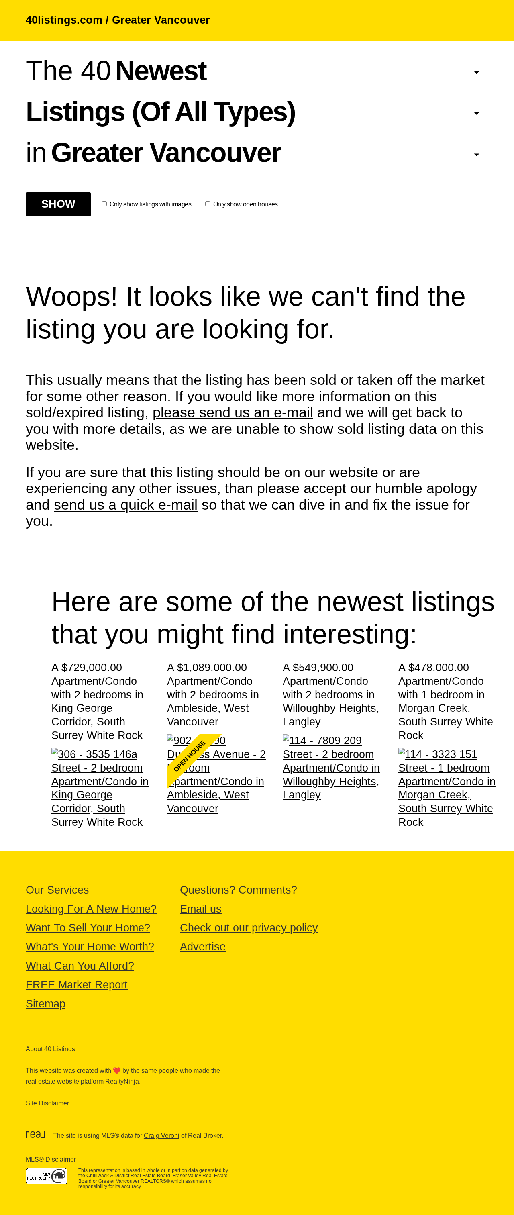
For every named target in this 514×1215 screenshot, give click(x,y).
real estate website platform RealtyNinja (82, 1081)
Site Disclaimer (47, 1103)
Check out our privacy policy (249, 928)
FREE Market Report (77, 985)
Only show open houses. (246, 204)
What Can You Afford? (80, 966)
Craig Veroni (161, 1135)
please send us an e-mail (233, 412)
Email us (201, 909)
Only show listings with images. (151, 204)
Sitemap (45, 1004)
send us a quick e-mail (126, 504)
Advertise (203, 947)
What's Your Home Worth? (90, 947)
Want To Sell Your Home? (88, 928)
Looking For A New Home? (91, 909)
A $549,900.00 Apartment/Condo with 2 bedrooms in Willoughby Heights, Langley (331, 695)
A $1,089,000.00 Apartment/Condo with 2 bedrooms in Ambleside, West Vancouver (213, 695)
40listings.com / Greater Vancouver (118, 20)
